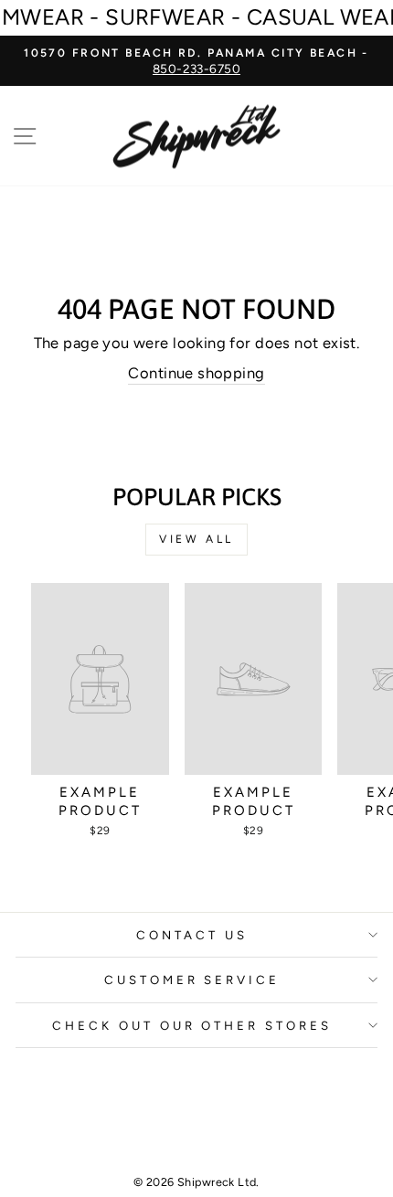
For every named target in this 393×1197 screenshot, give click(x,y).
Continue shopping (196, 373)
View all (196, 539)
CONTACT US (192, 934)
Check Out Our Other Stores (192, 1025)
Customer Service (192, 979)
